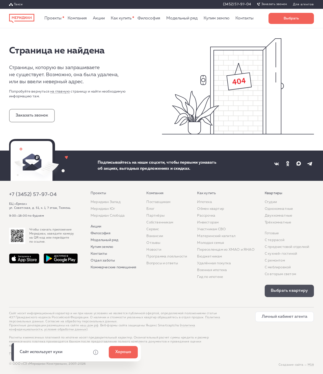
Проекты (53, 18)
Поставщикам (158, 202)
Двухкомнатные (278, 215)
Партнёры (155, 215)
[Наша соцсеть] (277, 164)
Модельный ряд (182, 18)
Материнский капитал (216, 236)
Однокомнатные (279, 209)
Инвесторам (208, 222)
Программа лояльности (166, 256)
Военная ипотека (212, 270)
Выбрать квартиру (291, 20)
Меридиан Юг (103, 209)
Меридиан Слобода (108, 215)
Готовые (272, 233)
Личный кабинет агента (284, 317)
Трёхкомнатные (278, 222)
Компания (77, 18)
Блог (150, 209)
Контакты (244, 18)
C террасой (274, 240)
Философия (149, 18)
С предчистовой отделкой (287, 247)
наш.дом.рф (89, 325)
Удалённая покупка (214, 263)
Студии (271, 202)
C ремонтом (275, 260)
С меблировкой (278, 267)
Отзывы (153, 243)
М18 (311, 364)
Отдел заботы (103, 260)
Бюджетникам (209, 256)
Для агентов (303, 4)
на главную (60, 91)
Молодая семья (210, 243)
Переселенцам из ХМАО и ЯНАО (225, 249)
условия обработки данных (65, 329)
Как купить (121, 18)
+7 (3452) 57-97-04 (33, 194)
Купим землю (216, 18)
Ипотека (204, 202)
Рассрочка (206, 215)
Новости (153, 249)
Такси (18, 4)
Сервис (152, 229)
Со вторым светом (280, 274)
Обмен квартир (210, 209)
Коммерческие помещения (113, 267)
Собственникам (159, 222)
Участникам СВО (211, 229)
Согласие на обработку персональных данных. (81, 321)
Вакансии (154, 236)
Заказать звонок (274, 4)
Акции (99, 18)
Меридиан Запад (106, 202)
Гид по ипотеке (210, 277)
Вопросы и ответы (162, 263)
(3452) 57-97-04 (237, 4)
